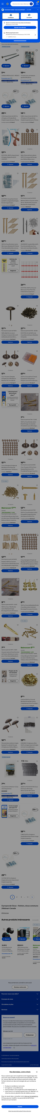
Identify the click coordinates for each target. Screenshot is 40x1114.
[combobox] (22, 3)
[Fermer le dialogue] (37, 1071)
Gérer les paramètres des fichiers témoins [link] (19, 1111)
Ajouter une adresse (20, 27)
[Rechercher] (31, 3)
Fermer (20, 1106)
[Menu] (2, 3)
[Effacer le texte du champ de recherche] (29, 3)
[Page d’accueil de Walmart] (7, 3)
